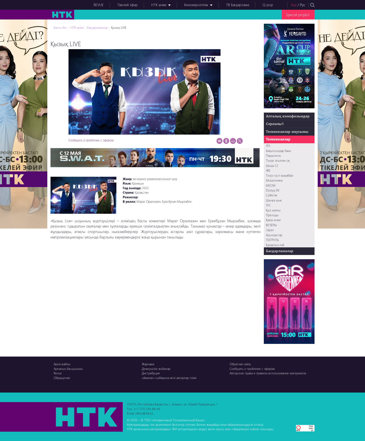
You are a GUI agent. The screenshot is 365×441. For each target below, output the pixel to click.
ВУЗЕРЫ (271, 225)
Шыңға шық (274, 200)
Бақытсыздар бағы (278, 151)
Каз (294, 4)
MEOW (270, 185)
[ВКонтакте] (219, 141)
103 (268, 205)
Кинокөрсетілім (196, 4)
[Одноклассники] (226, 141)
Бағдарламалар (97, 27)
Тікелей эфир (127, 4)
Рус (302, 4)
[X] (240, 141)
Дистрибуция (151, 373)
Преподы (272, 215)
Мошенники (274, 180)
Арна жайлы (62, 364)
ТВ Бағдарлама (237, 4)
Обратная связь (240, 364)
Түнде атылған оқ (278, 160)
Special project (297, 14)
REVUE (99, 4)
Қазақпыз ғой (275, 245)
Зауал (270, 230)
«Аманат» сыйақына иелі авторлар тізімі (169, 378)
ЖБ (268, 170)
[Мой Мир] (233, 141)
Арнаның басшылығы (68, 369)
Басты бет (60, 27)
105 (268, 145)
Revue (58, 373)
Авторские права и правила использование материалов (268, 373)
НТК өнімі (158, 4)
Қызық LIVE (119, 27)
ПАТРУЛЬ (272, 240)
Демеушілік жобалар (156, 369)
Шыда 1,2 (272, 165)
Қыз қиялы (273, 210)
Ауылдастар (274, 235)
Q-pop (268, 4)
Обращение (62, 378)
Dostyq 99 (272, 190)
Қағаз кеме (273, 220)
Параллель (273, 155)
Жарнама (148, 364)
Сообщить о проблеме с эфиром (91, 140)
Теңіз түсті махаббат (279, 175)
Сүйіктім (271, 195)
